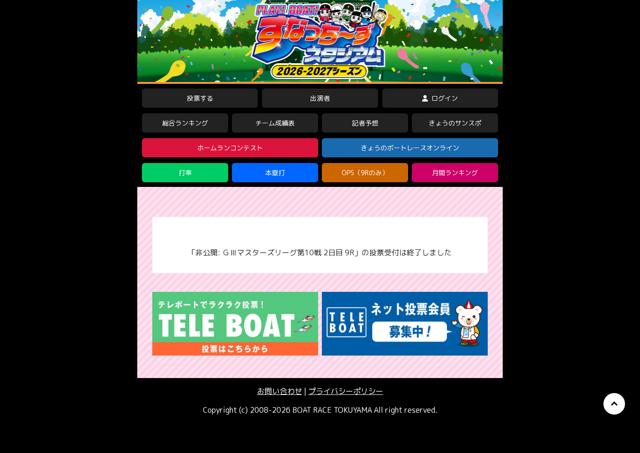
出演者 (320, 98)
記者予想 (365, 123)
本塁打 (275, 172)
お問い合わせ (279, 391)
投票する (200, 98)
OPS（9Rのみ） (365, 172)
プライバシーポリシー (345, 391)
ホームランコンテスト (230, 147)
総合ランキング (185, 123)
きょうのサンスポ (455, 123)
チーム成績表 (275, 123)
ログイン (444, 98)
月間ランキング (455, 172)
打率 (185, 172)
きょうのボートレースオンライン (410, 147)
